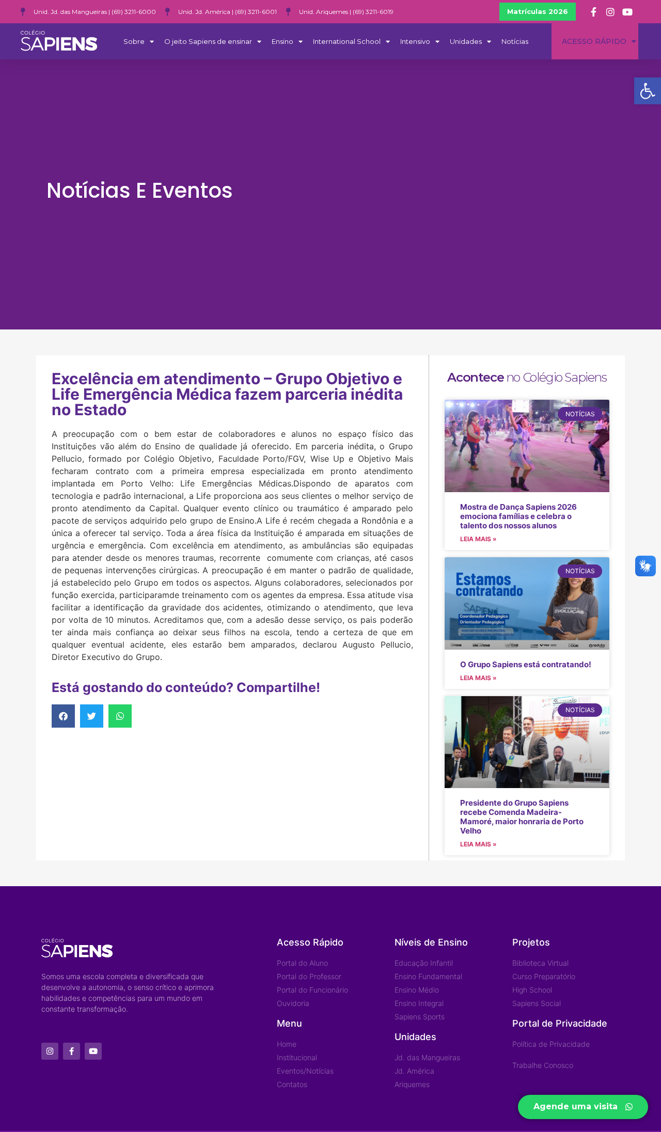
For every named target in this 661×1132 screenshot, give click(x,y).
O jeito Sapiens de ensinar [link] (208, 41)
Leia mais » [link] (478, 539)
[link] (647, 90)
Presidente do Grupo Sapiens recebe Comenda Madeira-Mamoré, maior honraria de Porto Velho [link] (522, 817)
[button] (63, 716)
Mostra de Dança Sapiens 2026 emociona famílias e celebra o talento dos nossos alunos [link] (518, 516)
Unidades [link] (466, 41)
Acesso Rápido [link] (594, 41)
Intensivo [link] (415, 41)
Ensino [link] (282, 41)
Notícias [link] (514, 41)
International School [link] (347, 41)
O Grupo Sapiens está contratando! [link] (525, 664)
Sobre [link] (134, 41)
